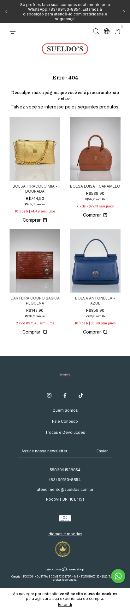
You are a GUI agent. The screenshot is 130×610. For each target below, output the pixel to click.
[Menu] (13, 31)
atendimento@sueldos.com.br (65, 489)
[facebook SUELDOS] (65, 395)
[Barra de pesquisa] (96, 31)
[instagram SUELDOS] (49, 395)
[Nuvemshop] (65, 569)
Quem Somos (65, 410)
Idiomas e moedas (65, 534)
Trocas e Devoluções (65, 432)
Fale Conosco (65, 421)
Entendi (65, 604)
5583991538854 (65, 470)
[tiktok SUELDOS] (80, 395)
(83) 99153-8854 (65, 479)
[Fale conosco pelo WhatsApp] (118, 576)
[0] (116, 32)
